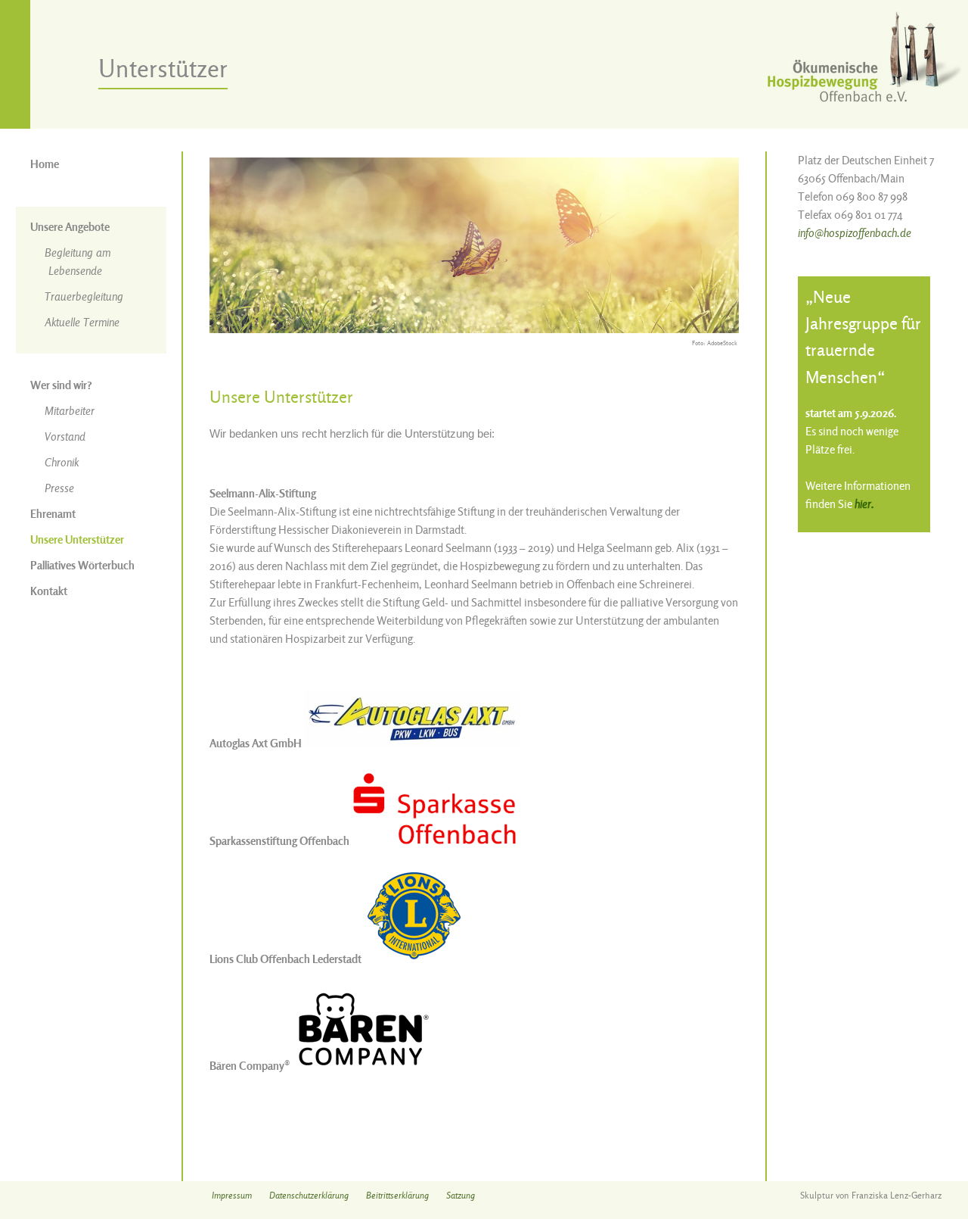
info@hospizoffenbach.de (854, 233)
